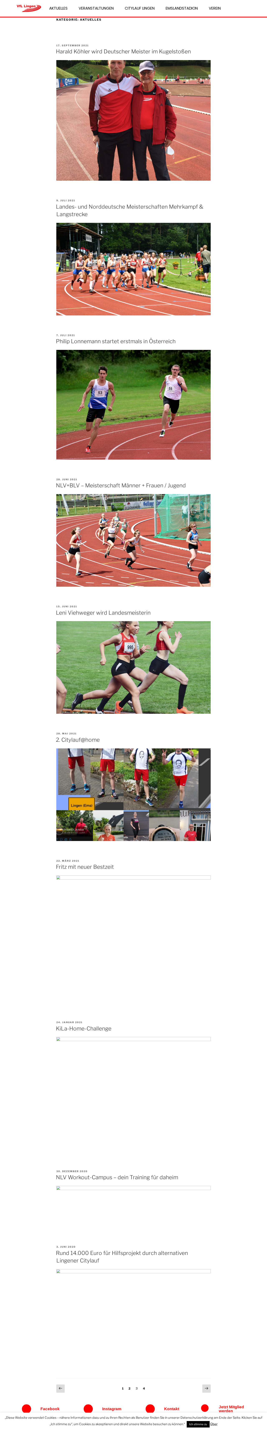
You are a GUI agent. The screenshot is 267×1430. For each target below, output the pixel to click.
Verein (215, 8)
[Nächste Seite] (206, 1389)
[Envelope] (150, 1409)
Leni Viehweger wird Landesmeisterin (103, 612)
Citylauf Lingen (140, 8)
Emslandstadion (182, 8)
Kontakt (171, 1409)
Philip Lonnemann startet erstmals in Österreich (116, 341)
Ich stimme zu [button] (198, 1424)
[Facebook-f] (26, 1409)
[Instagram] (88, 1409)
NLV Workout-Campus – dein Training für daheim (117, 1177)
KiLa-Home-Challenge (83, 1028)
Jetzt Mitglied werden (231, 1409)
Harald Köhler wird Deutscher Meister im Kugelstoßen (123, 51)
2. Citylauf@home (78, 739)
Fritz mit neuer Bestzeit (85, 867)
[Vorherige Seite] (60, 1389)
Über (214, 1424)
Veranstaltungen (96, 8)
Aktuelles (58, 8)
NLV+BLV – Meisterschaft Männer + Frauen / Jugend (121, 485)
